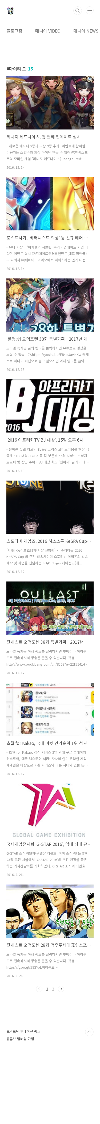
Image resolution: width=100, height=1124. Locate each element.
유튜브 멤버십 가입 (20, 1038)
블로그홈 (14, 30)
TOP (89, 1032)
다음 (61, 989)
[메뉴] (90, 10)
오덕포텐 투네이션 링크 (23, 1031)
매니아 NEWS (85, 30)
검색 (78, 11)
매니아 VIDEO (48, 30)
